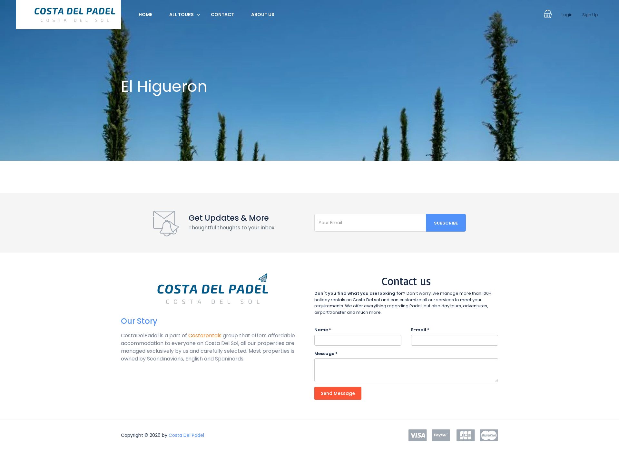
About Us (262, 14)
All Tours (181, 14)
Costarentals (204, 335)
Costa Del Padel (186, 435)
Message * (326, 353)
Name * (322, 330)
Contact (222, 14)
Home (145, 14)
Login (567, 15)
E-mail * (420, 330)
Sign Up (590, 15)
